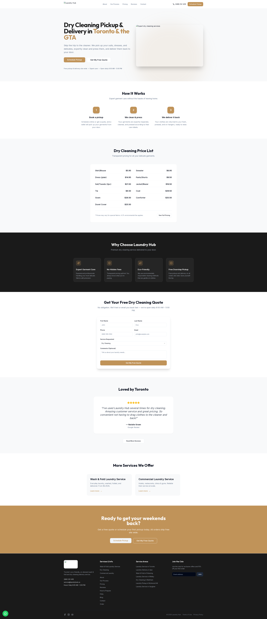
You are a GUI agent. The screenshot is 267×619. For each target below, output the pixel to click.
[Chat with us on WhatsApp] (5, 613)
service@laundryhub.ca (72, 582)
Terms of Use (187, 614)
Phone (102, 330)
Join (200, 574)
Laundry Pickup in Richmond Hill (147, 583)
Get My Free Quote (98, 60)
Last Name (138, 321)
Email (136, 330)
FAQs (101, 594)
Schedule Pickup (195, 4)
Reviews (134, 4)
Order (102, 604)
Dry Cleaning (104, 570)
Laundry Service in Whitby (145, 576)
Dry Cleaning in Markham (144, 580)
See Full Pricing (164, 215)
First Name (104, 321)
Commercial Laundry (107, 573)
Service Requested (107, 339)
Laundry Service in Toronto (145, 566)
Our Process (114, 4)
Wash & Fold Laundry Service (110, 566)
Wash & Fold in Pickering (144, 573)
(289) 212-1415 (180, 4)
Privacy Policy (198, 614)
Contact (143, 4)
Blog (101, 597)
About (105, 4)
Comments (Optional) (108, 348)
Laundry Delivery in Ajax (144, 570)
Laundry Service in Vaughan (145, 586)
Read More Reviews (133, 441)
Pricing (125, 4)
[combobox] (133, 343)
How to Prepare (105, 591)
